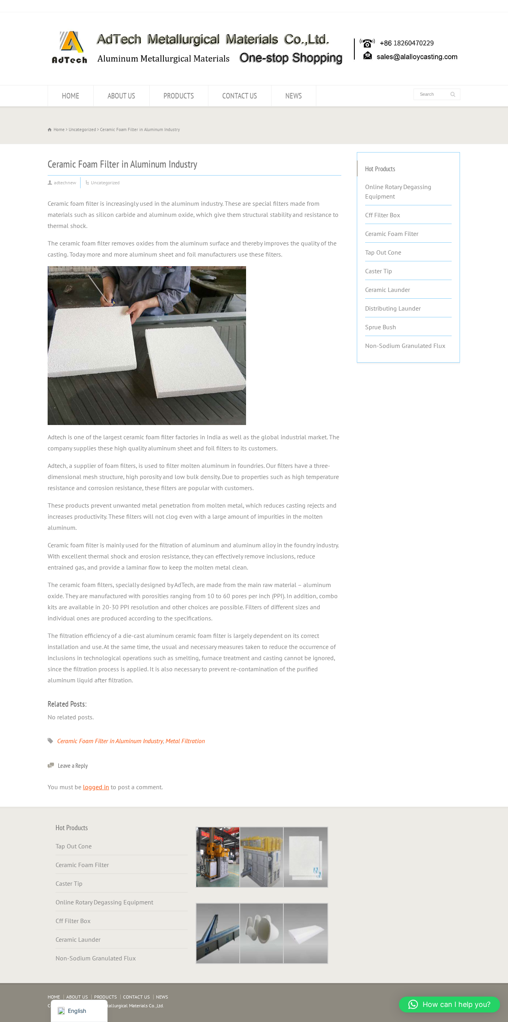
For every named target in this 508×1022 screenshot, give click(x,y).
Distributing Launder (393, 308)
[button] (449, 1004)
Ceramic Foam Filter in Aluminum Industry (110, 741)
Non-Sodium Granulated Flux (405, 346)
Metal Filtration (185, 741)
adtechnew (65, 182)
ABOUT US (121, 96)
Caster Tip (378, 271)
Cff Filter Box (382, 215)
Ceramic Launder (387, 290)
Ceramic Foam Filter (391, 234)
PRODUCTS (179, 96)
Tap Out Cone (383, 252)
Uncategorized (105, 182)
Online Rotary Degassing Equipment (398, 191)
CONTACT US (239, 96)
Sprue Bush (380, 327)
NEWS (293, 96)
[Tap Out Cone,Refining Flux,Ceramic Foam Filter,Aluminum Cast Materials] (254, 69)
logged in (96, 787)
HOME (70, 96)
